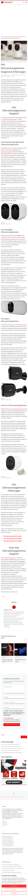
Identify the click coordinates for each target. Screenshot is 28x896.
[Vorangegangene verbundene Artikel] (22, 639)
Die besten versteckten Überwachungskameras (10, 744)
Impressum (4, 821)
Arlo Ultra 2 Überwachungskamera (18, 324)
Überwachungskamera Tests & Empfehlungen (14, 36)
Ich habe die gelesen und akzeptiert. (12, 720)
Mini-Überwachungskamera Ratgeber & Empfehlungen (11, 752)
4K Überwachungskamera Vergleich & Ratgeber (10, 750)
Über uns (3, 825)
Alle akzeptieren (14, 886)
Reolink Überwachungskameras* (8, 843)
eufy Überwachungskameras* (7, 840)
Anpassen (14, 889)
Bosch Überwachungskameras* (7, 839)
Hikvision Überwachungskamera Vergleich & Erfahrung (11, 748)
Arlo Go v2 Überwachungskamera (16, 409)
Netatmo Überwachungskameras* (8, 841)
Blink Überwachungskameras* (7, 837)
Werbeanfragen (5, 824)
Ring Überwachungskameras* (7, 844)
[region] (14, 885)
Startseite (3, 36)
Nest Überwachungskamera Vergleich (13, 538)
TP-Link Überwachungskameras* (8, 845)
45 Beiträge (7, 627)
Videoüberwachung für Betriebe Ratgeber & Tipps (10, 746)
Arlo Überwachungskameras (9, 557)
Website (6, 707)
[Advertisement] (14, 19)
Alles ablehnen (14, 893)
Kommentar (8, 686)
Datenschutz (4, 822)
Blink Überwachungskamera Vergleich (13, 541)
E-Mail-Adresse (9, 702)
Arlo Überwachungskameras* (7, 836)
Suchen (3, 734)
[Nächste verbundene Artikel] (25, 639)
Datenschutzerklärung (11, 719)
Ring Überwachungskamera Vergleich (13, 536)
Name (6, 697)
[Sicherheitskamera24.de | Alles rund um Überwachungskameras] (7, 2)
